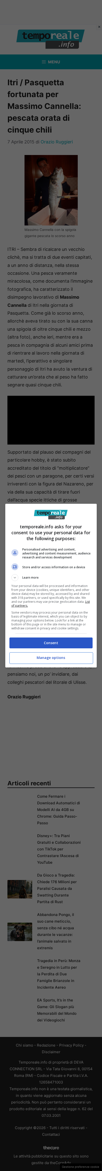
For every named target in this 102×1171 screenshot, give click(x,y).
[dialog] (51, 586)
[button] (51, 577)
